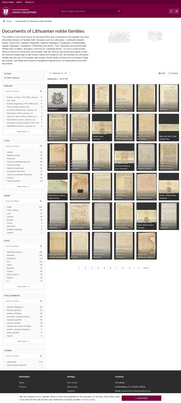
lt (171, 11)
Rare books (72, 383)
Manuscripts (72, 387)
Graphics (71, 391)
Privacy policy (88, 399)
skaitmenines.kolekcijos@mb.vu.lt (136, 391)
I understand (141, 398)
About (19, 2)
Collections (8, 2)
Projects (29, 2)
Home (9, 21)
